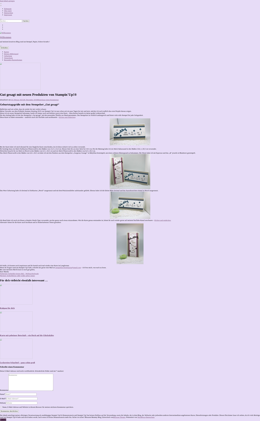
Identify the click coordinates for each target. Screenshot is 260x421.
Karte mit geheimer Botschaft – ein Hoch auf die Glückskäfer (27, 335)
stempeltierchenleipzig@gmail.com (68, 268)
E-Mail (3, 399)
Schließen (4, 48)
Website (3, 403)
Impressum (8, 15)
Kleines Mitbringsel (11, 54)
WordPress (141, 417)
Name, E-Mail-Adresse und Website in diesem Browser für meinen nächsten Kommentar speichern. (38, 407)
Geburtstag (8, 56)
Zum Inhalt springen (7, 1)
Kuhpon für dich (7, 308)
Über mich (8, 11)
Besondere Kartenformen (13, 60)
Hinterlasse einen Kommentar (48, 100)
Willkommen (5, 37)
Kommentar (4, 390)
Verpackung (8, 58)
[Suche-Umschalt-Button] (1, 19)
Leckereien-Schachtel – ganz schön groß (17, 362)
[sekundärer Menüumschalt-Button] (1, 3)
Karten (6, 52)
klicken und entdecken (67, 117)
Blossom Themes (119, 417)
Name (2, 394)
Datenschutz (8, 13)
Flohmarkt (7, 9)
